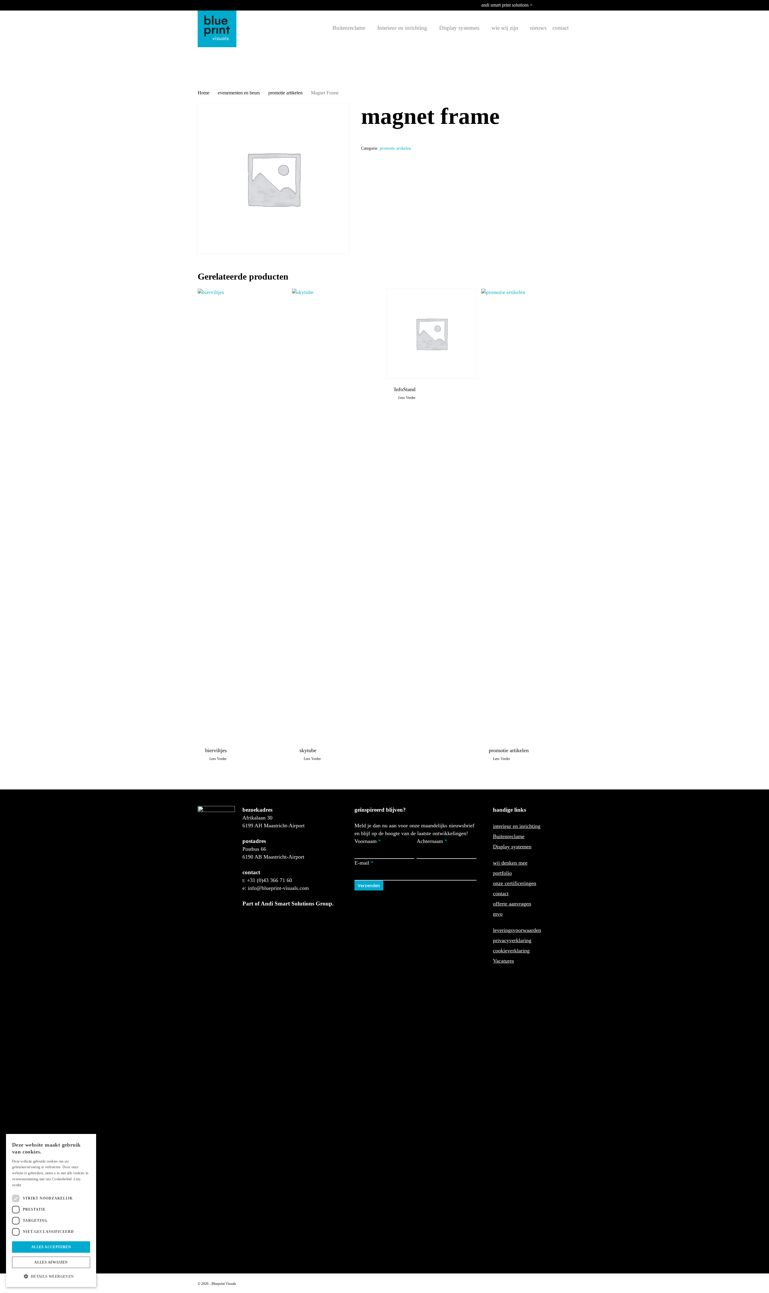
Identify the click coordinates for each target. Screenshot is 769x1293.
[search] (326, 28)
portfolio (502, 873)
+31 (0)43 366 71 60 (269, 880)
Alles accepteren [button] (51, 1247)
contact (501, 893)
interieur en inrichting (516, 826)
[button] (51, 1276)
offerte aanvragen (512, 904)
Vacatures (503, 961)
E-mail (363, 863)
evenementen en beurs (239, 92)
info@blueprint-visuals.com (278, 888)
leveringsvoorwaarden (517, 930)
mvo (498, 914)
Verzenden (369, 885)
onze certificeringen (514, 883)
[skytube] (337, 514)
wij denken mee (510, 863)
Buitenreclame (508, 836)
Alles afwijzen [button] (51, 1262)
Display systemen (512, 847)
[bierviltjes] (242, 514)
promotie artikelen (285, 92)
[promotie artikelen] (526, 514)
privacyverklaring (512, 940)
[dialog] (51, 1210)
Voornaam (367, 841)
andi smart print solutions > (507, 5)
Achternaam (432, 841)
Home (203, 92)
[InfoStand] (431, 333)
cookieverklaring (511, 951)
